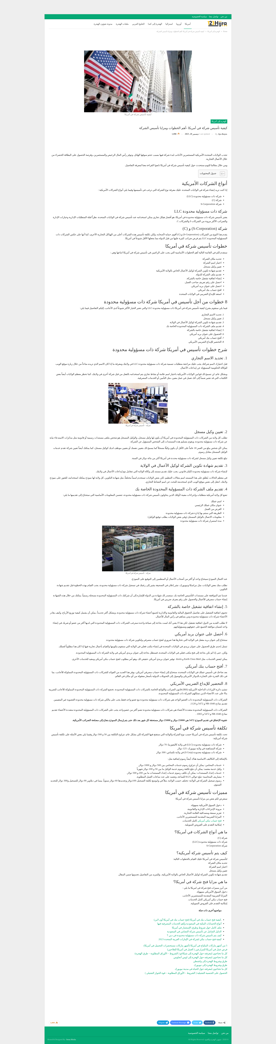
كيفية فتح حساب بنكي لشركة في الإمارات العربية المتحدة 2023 (190, 939)
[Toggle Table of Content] (221, 173)
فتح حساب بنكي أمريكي (210, 820)
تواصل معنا (213, 17)
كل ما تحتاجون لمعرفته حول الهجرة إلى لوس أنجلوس (200, 957)
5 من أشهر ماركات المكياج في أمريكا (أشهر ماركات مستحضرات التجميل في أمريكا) (185, 945)
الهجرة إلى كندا (155, 24)
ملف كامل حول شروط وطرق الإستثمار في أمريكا (197, 927)
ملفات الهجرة (122, 24)
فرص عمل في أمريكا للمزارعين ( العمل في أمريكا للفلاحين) (197, 949)
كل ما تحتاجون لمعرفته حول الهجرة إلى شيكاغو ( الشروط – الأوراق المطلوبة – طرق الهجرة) (181, 953)
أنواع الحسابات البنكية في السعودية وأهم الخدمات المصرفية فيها (189, 923)
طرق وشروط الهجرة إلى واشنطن (210, 961)
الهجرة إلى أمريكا (219, 121)
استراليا (169, 24)
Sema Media (71, 1039)
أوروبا (178, 24)
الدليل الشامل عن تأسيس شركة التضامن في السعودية (194, 931)
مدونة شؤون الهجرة (103, 24)
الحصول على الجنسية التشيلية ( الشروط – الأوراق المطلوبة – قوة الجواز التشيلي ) (186, 973)
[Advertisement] (223, 6)
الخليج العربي (138, 24)
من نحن (224, 17)
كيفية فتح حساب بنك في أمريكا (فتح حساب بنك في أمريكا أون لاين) (187, 919)
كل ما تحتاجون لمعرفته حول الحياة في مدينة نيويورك (201, 969)
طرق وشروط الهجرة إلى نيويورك (210, 965)
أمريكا (188, 24)
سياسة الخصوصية (199, 17)
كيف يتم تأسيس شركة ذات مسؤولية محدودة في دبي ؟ (194, 935)
